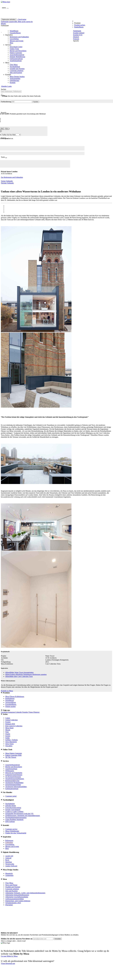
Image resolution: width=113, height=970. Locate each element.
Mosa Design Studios (17, 77)
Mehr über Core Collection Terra (19, 676)
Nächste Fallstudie (7, 183)
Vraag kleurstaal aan (8, 963)
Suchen (35, 102)
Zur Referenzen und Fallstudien (12, 177)
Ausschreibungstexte (17, 55)
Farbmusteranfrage (16, 59)
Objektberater (14, 80)
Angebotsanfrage (16, 61)
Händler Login (6, 86)
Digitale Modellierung (17, 57)
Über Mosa (14, 65)
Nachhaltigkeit (15, 67)
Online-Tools (14, 49)
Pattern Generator (16, 53)
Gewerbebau (14, 39)
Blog (11, 43)
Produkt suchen (79, 25)
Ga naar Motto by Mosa (9, 956)
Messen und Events (16, 41)
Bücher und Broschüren (18, 51)
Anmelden (58, 939)
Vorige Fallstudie (7, 181)
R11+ (7, 128)
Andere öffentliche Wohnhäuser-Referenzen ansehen (26, 674)
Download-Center (16, 47)
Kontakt (12, 82)
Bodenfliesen (78, 27)
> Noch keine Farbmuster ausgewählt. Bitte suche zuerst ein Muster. (17, 21)
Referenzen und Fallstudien (19, 37)
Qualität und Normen (17, 69)
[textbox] (11, 91)
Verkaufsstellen (15, 79)
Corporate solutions (16, 71)
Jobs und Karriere (16, 73)
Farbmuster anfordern (8, 19)
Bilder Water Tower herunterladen (19, 672)
